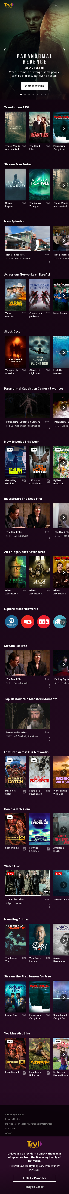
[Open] (62, 5)
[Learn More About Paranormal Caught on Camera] (49, 428)
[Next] (64, 49)
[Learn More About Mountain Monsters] (49, 739)
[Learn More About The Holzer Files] (49, 906)
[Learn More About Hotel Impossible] (49, 261)
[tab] (21, 94)
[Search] (55, 5)
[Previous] (4, 49)
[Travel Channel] (9, 5)
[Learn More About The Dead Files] (49, 539)
